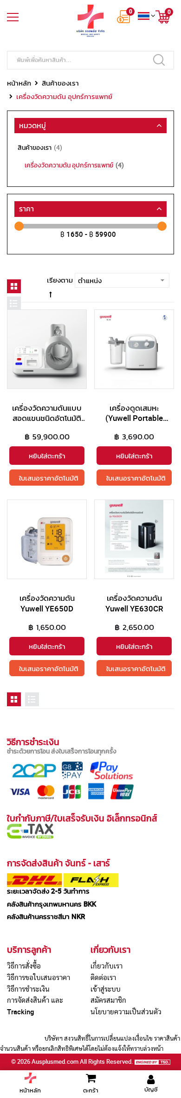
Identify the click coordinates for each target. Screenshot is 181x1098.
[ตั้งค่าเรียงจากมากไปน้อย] (50, 294)
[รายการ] (14, 303)
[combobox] (90, 60)
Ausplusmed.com (55, 1061)
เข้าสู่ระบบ (105, 988)
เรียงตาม (60, 280)
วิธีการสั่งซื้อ (24, 965)
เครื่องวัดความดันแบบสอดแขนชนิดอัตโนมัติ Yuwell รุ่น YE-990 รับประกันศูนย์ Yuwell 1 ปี (47, 423)
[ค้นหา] (159, 60)
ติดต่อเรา (103, 977)
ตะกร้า (90, 1090)
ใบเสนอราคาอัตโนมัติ (48, 477)
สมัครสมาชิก (108, 1000)
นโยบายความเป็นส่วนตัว (126, 1011)
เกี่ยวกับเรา (106, 965)
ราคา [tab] (26, 209)
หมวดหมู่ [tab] (32, 125)
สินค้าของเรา (60, 82)
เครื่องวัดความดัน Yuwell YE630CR (134, 602)
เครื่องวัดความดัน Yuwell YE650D (47, 602)
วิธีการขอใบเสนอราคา (38, 977)
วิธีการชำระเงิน (28, 988)
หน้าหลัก (19, 82)
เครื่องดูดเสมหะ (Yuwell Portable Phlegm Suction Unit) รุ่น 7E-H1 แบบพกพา (134, 423)
